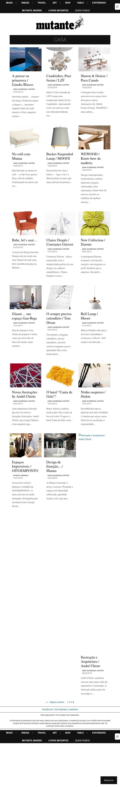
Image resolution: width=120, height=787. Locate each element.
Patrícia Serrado (21, 475)
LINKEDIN (73, 709)
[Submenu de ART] (60, 2)
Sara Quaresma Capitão (24, 89)
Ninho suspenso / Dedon (93, 394)
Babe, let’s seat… (24, 240)
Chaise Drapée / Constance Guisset (59, 242)
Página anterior (55, 702)
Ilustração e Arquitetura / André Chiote (90, 661)
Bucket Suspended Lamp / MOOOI (59, 156)
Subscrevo (109, 780)
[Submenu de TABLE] (87, 2)
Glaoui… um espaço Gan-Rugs (24, 316)
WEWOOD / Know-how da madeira (91, 158)
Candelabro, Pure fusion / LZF (58, 78)
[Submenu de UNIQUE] (32, 2)
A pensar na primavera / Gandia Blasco (22, 80)
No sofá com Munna (21, 156)
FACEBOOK (47, 709)
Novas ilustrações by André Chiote (24, 394)
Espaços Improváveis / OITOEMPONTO (25, 466)
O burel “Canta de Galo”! (59, 394)
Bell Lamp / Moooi (89, 316)
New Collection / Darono (93, 242)
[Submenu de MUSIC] (16, 2)
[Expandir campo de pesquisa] (117, 6)
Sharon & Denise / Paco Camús (94, 78)
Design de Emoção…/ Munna (54, 466)
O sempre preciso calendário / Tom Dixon (59, 318)
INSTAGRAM (61, 709)
